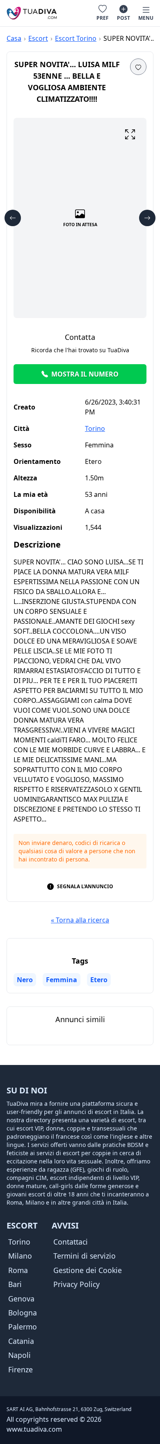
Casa (14, 38)
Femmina (61, 979)
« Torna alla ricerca (80, 919)
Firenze (20, 1369)
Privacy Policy (76, 1284)
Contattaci (70, 1242)
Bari (15, 1284)
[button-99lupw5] (138, 67)
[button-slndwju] (147, 218)
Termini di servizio (84, 1256)
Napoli (19, 1355)
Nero (25, 979)
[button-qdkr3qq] (130, 134)
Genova (21, 1299)
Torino (95, 428)
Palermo (22, 1327)
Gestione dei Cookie (87, 1270)
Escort (38, 38)
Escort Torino (75, 38)
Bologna (22, 1313)
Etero (98, 979)
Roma (18, 1270)
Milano (20, 1256)
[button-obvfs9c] (13, 218)
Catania (21, 1341)
